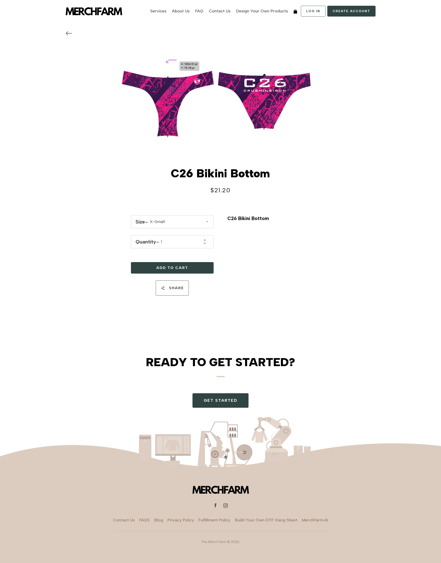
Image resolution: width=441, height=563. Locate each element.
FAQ (199, 11)
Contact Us (220, 11)
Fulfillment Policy (214, 520)
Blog (158, 520)
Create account (351, 11)
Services (158, 11)
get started (220, 400)
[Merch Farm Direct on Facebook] (215, 505)
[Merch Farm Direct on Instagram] (225, 505)
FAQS (144, 520)
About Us (181, 11)
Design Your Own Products (262, 11)
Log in (313, 11)
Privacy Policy (180, 520)
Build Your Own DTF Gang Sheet (266, 520)
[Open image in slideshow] (220, 100)
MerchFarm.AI (315, 520)
